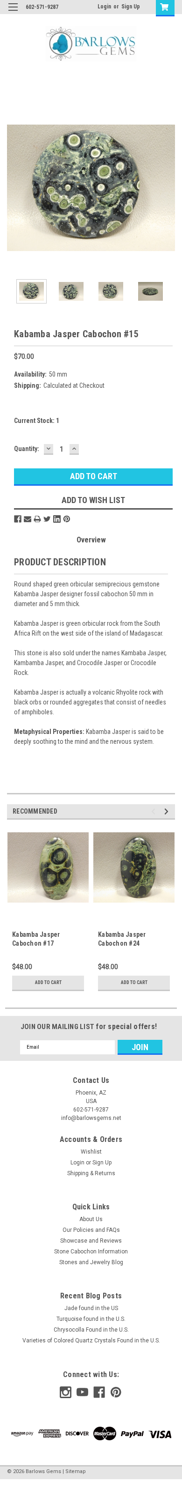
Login (104, 6)
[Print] (37, 519)
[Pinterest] (66, 519)
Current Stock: (36, 420)
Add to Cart (48, 982)
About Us (91, 1219)
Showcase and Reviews (91, 1240)
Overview (91, 539)
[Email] (27, 519)
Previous (14, 188)
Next (168, 188)
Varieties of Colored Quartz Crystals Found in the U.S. (91, 1340)
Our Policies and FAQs (91, 1230)
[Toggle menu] (13, 13)
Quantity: (26, 448)
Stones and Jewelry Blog (91, 1262)
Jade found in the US (91, 1308)
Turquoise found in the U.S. (91, 1319)
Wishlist (91, 1151)
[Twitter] (47, 519)
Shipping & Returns (91, 1173)
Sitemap (75, 1471)
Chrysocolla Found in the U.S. (91, 1329)
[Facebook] (17, 519)
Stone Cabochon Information (91, 1251)
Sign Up (130, 6)
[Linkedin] (57, 519)
